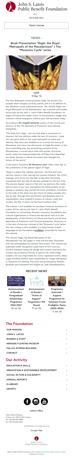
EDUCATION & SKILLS (18, 366)
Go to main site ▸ (36, 18)
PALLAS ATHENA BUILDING (21, 348)
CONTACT (11, 353)
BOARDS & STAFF (16, 339)
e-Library (39, 230)
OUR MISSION (14, 330)
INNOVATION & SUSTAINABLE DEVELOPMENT (31, 370)
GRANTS (11, 389)
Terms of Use (45, 452)
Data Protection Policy (58, 452)
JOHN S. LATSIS (15, 334)
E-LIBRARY (12, 384)
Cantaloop (40, 454)
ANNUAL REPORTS (16, 380)
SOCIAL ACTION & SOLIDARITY (23, 375)
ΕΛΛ (35, 14)
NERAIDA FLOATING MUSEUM (22, 344)
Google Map (36, 430)
